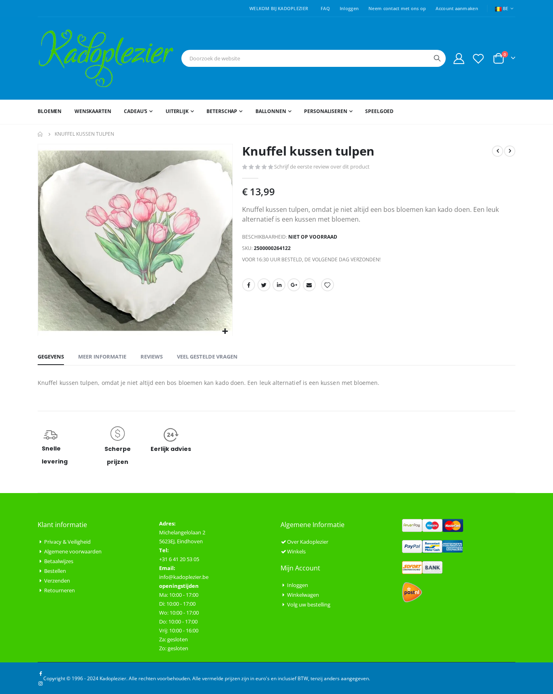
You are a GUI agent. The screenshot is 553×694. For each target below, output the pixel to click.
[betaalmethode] (432, 524)
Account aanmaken (457, 8)
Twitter (263, 284)
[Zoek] (437, 58)
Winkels (296, 551)
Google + (293, 284)
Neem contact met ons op (397, 8)
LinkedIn (278, 284)
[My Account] (458, 58)
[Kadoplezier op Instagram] (40, 683)
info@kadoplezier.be (183, 577)
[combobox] (313, 58)
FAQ (325, 8)
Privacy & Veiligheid (67, 541)
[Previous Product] (497, 151)
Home (40, 134)
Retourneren (59, 590)
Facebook (248, 284)
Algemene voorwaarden (73, 551)
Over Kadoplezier (307, 541)
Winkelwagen (303, 594)
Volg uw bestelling (308, 604)
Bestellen (55, 570)
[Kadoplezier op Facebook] (40, 673)
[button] (225, 332)
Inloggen (349, 8)
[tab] (51, 357)
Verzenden (57, 580)
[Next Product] (509, 151)
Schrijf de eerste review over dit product (322, 166)
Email (309, 284)
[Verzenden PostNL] (412, 591)
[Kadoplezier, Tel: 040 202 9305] (106, 58)
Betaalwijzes (58, 561)
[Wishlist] (478, 58)
